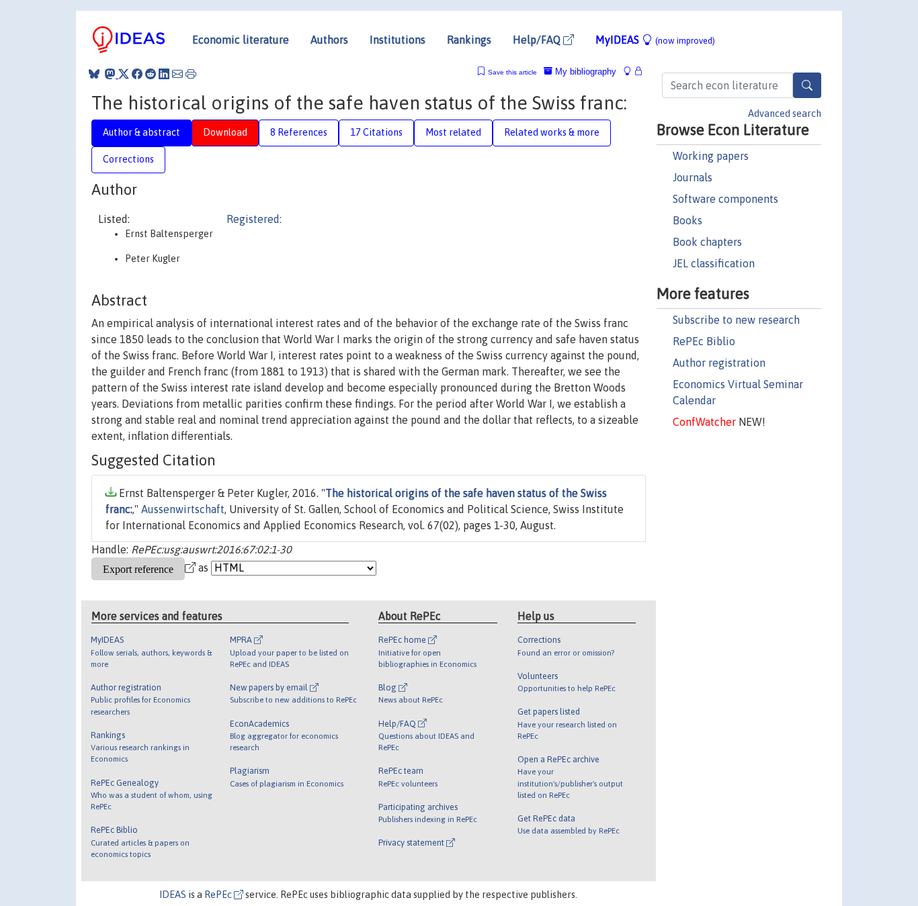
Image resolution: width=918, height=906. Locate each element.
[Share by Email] (177, 74)
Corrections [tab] (128, 159)
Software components (725, 199)
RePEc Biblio (704, 341)
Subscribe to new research (736, 320)
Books (687, 220)
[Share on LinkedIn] (164, 74)
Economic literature (240, 40)
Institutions (397, 40)
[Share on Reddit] (150, 74)
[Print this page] (190, 74)
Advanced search (784, 113)
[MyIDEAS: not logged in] (631, 71)
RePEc (219, 894)
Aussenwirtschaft (182, 509)
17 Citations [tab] (376, 132)
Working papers (711, 156)
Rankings (469, 40)
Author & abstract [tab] (141, 132)
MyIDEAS (655, 40)
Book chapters (707, 242)
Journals (692, 177)
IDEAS (172, 894)
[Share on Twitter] (123, 74)
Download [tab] (225, 132)
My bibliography (584, 71)
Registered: (254, 219)
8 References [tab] (298, 132)
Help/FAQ (538, 40)
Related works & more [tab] (551, 132)
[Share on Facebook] (137, 74)
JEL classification (714, 263)
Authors (329, 40)
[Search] (807, 85)
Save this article (512, 72)
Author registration (719, 363)
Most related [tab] (453, 132)
